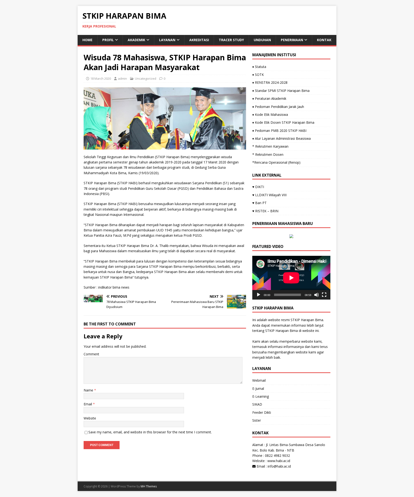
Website (90, 418)
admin (122, 78)
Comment (91, 354)
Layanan (167, 40)
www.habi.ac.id (278, 460)
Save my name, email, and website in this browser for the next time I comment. (150, 432)
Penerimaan (292, 40)
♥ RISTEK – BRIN (265, 211)
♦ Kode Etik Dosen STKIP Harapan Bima (283, 122)
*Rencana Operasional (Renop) (276, 162)
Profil (108, 40)
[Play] (258, 294)
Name (89, 390)
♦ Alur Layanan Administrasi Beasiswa (281, 138)
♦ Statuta (259, 66)
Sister (256, 420)
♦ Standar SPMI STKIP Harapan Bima (281, 90)
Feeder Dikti (261, 412)
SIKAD (257, 404)
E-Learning (260, 396)
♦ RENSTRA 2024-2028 (270, 82)
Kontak (324, 40)
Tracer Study (231, 40)
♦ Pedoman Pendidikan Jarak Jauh (278, 106)
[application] (291, 278)
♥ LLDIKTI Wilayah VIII (269, 195)
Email (88, 404)
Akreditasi (199, 40)
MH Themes (149, 486)
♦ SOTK (258, 74)
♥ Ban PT (259, 203)
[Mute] (316, 294)
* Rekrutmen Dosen (267, 154)
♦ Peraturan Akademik (269, 98)
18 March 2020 (100, 78)
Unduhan (262, 40)
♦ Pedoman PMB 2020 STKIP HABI (279, 130)
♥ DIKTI (258, 186)
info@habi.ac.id (279, 466)
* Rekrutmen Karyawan (270, 146)
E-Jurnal (258, 388)
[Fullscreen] (324, 294)
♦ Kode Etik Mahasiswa (270, 114)
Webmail (259, 380)
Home (87, 40)
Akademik (136, 40)
